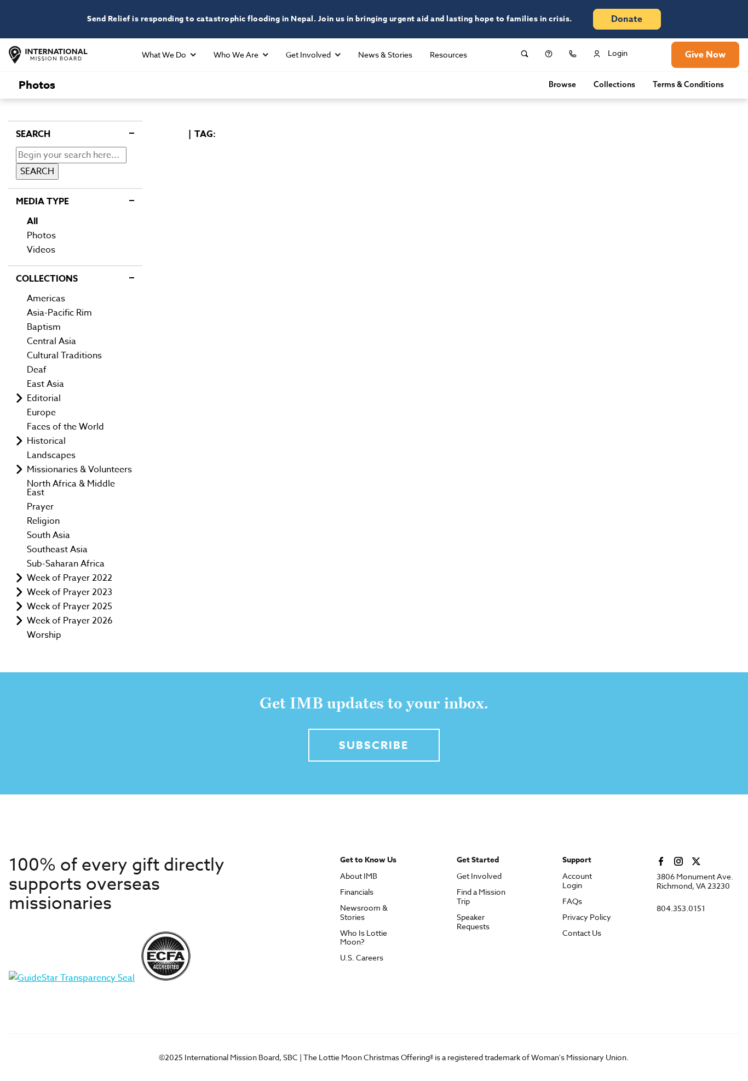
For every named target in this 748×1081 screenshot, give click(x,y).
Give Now (705, 54)
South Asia (48, 535)
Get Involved (308, 54)
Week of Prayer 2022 (69, 578)
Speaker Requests (473, 922)
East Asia (45, 384)
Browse (562, 85)
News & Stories (385, 54)
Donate (626, 19)
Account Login (577, 881)
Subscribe (373, 744)
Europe (41, 412)
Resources (448, 54)
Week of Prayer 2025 (69, 606)
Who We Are (236, 54)
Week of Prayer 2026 (70, 620)
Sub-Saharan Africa (66, 563)
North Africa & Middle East (71, 488)
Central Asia (51, 341)
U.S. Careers (361, 958)
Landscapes (51, 455)
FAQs (572, 901)
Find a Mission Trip (481, 897)
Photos (37, 84)
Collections (614, 85)
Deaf (37, 369)
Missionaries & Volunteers (79, 469)
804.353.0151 (681, 908)
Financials (356, 892)
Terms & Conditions (688, 85)
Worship (44, 635)
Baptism (44, 327)
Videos (41, 249)
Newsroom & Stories (364, 912)
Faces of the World (65, 426)
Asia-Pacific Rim (59, 312)
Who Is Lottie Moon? (363, 938)
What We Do (164, 54)
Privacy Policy (586, 917)
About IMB (358, 876)
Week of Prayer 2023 (69, 592)
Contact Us (581, 933)
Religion (43, 521)
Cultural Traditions (64, 355)
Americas (46, 298)
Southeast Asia (57, 549)
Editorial (44, 398)
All (32, 221)
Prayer (40, 506)
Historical (46, 441)
